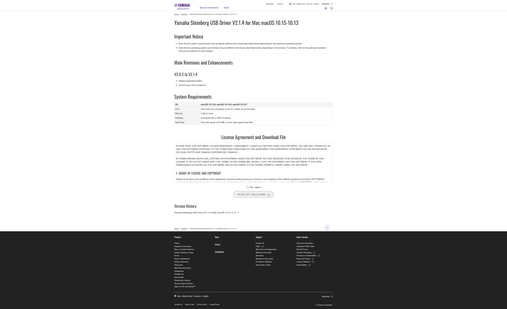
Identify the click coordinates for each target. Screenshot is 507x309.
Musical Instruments (209, 7)
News (217, 237)
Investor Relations (303, 261)
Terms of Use (189, 304)
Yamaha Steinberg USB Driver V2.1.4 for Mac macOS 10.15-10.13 (205, 212)
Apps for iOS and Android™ (185, 286)
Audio (226, 7)
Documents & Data (263, 265)
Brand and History (303, 258)
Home (176, 14)
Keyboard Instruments (182, 246)
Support (280, 4)
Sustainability (302, 265)
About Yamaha (302, 237)
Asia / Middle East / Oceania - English (305, 4)
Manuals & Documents (264, 258)
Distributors (270, 4)
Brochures (260, 255)
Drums (176, 255)
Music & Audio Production (184, 249)
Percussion (178, 265)
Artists (217, 244)
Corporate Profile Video (305, 246)
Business (325, 4)
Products (177, 237)
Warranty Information (264, 252)
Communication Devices (183, 283)
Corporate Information (305, 243)
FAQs (258, 246)
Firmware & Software (264, 261)
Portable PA (178, 274)
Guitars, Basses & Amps (183, 252)
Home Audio (179, 277)
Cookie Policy (214, 304)
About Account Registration (266, 249)
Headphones (179, 271)
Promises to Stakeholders (306, 255)
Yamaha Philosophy (304, 252)
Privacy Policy (202, 304)
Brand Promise (302, 249)
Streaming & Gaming (182, 280)
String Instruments (181, 261)
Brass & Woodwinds (182, 258)
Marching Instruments (182, 268)
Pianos (177, 243)
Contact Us (260, 243)
